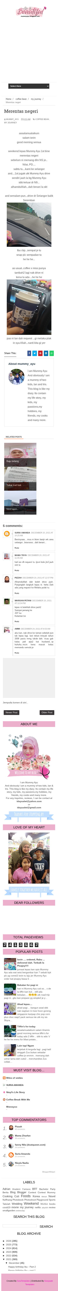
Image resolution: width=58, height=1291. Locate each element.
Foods (26, 1196)
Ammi (17, 629)
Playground (42, 1199)
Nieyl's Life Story (15, 1092)
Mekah (44, 1197)
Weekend (31, 1203)
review (52, 1207)
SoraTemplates (23, 1281)
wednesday (20, 1211)
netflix (38, 1207)
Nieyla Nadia (22, 1163)
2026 (9, 1241)
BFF (34, 1189)
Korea (36, 1196)
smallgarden (9, 1210)
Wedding (17, 1203)
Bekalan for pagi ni (27, 985)
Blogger (21, 1192)
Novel (51, 1196)
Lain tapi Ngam (25, 1045)
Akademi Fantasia (21, 1189)
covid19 (6, 1207)
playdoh (45, 1208)
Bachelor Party (47, 1189)
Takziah (6, 1204)
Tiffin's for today (26, 1026)
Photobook (18, 1199)
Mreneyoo (11, 1106)
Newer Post (11, 712)
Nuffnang (7, 1199)
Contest (32, 1192)
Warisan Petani (23, 600)
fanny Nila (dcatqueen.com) (30, 1144)
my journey (10, 123)
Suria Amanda (22, 533)
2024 (9, 1248)
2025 (9, 1244)
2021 (9, 1259)
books (52, 1204)
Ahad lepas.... (24, 1004)
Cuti (16, 1196)
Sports (52, 1199)
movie (15, 1207)
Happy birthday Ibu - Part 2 (22, 1266)
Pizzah (18, 578)
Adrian (6, 1189)
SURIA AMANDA (15, 1085)
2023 (9, 1252)
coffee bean (42, 119)
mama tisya (21, 555)
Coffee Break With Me (18, 1099)
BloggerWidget (48, 1172)
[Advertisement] (29, 58)
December (14, 1263)
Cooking (7, 1196)
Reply (17, 548)
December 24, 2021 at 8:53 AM (35, 629)
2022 (9, 1255)
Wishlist (44, 1204)
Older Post (47, 712)
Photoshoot (30, 1199)
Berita (6, 1192)
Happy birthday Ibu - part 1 (22, 1270)
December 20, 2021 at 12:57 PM (38, 578)
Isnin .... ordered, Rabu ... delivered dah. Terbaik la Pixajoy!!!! (31, 962)
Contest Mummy (46, 1192)
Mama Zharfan (23, 1135)
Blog (12, 1192)
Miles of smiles (14, 1078)
